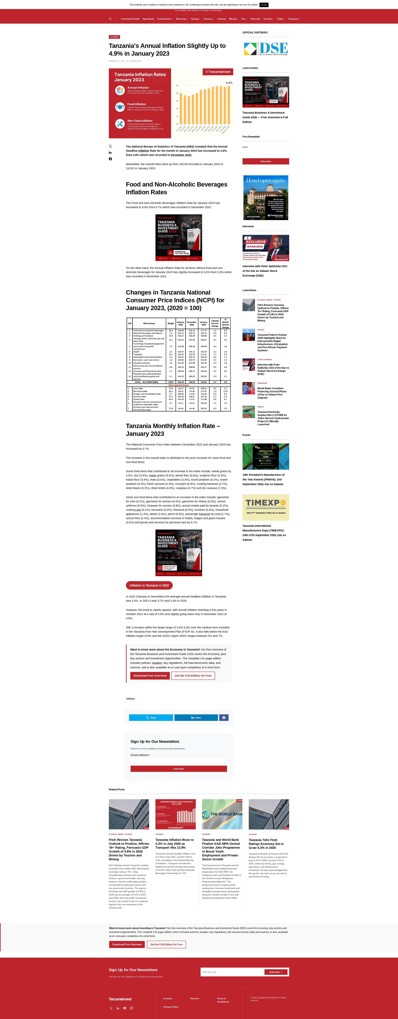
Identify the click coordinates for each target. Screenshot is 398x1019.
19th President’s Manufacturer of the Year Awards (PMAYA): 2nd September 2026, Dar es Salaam (263, 479)
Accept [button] (264, 5)
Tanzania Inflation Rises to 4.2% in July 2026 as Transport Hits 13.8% (174, 843)
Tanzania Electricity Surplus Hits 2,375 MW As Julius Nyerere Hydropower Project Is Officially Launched (273, 418)
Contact (167, 998)
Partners (194, 998)
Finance (260, 330)
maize (152, 475)
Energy (260, 407)
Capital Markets (264, 359)
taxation (157, 662)
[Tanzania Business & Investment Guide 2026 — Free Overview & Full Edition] (266, 91)
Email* (245, 147)
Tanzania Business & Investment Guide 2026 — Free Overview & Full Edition (265, 117)
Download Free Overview (150, 675)
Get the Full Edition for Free (193, 675)
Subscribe (274, 972)
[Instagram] (131, 1008)
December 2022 (181, 155)
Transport (262, 383)
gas (138, 509)
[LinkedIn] (118, 1008)
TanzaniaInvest (120, 999)
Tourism (276, 300)
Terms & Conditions (223, 1000)
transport (204, 514)
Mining (269, 300)
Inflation (143, 150)
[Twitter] (111, 1008)
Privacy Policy (170, 1007)
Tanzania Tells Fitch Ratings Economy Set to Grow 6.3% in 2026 (266, 843)
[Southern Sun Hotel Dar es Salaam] (265, 197)
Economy (114, 37)
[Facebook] (124, 1008)
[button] (110, 18)
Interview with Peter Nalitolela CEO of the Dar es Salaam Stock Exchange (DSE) (265, 271)
